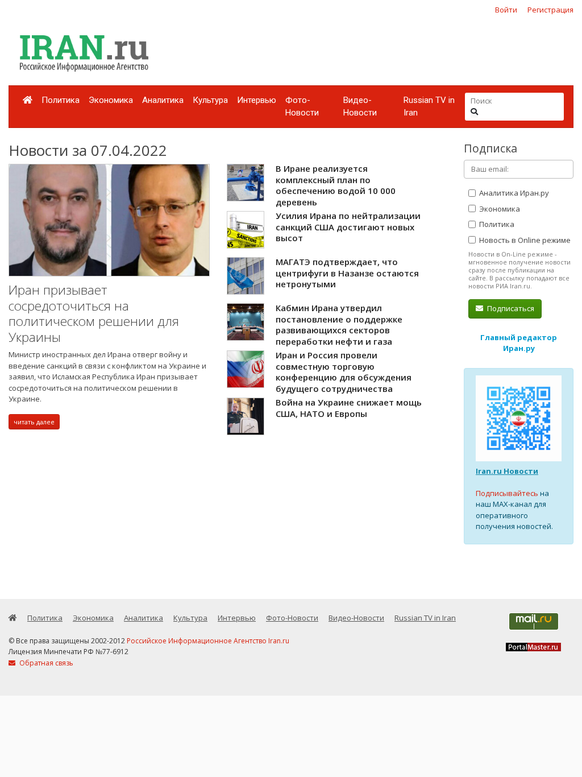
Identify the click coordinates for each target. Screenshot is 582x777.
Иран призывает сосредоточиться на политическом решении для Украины (94, 313)
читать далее (34, 422)
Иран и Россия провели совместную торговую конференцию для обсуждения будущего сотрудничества (343, 371)
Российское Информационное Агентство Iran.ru (208, 641)
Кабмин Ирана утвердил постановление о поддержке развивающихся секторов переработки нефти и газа (339, 324)
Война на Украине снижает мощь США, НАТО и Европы (349, 407)
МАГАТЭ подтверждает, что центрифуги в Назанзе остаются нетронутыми (347, 273)
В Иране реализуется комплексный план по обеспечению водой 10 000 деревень (336, 185)
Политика (60, 100)
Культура (210, 100)
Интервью (256, 100)
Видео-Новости (360, 106)
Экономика (111, 100)
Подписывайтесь (507, 493)
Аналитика (163, 100)
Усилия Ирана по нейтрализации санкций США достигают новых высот (348, 226)
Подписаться (509, 308)
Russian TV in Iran (429, 106)
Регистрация (550, 10)
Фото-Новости (302, 106)
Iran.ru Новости (507, 471)
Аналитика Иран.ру (513, 193)
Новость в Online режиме (524, 240)
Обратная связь (45, 663)
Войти (506, 10)
